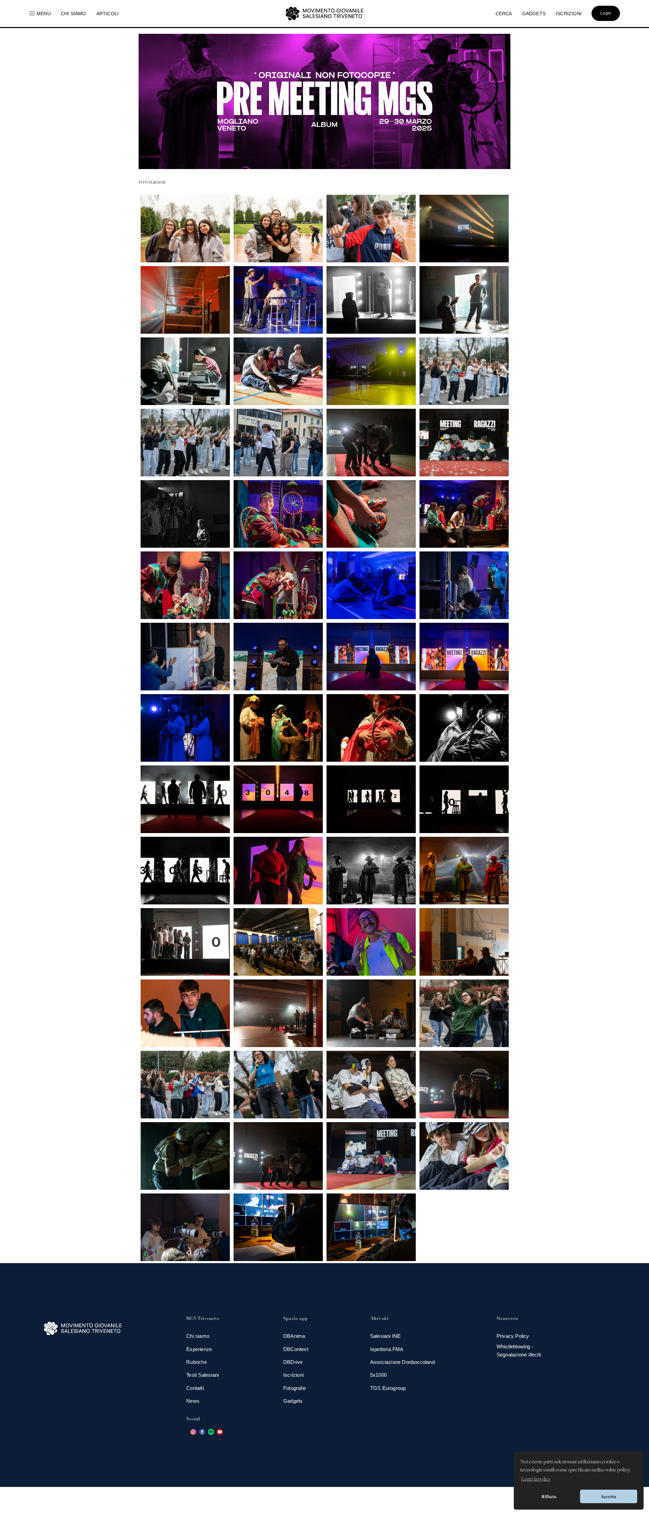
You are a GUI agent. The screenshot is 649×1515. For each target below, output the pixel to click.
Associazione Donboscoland (402, 1362)
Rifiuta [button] (549, 1496)
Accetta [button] (608, 1496)
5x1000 (378, 1375)
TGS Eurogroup (388, 1388)
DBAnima (294, 1336)
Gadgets (293, 1401)
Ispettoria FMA (387, 1349)
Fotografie (294, 1388)
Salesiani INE (385, 1336)
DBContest (295, 1349)
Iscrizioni (293, 1375)
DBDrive (293, 1362)
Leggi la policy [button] (536, 1479)
